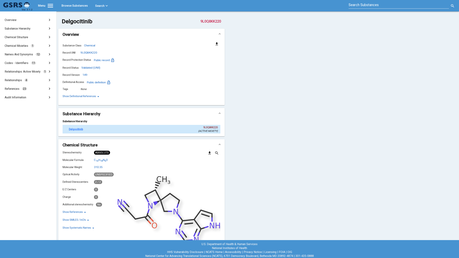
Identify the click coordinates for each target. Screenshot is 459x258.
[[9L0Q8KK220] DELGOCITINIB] (66, 129)
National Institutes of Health (229, 248)
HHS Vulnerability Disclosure (185, 252)
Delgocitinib (76, 129)
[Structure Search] (216, 154)
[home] (16, 7)
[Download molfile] (209, 154)
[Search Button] (452, 5)
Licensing (270, 252)
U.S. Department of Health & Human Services (229, 244)
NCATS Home (214, 252)
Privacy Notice (253, 252)
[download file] (216, 43)
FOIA (282, 252)
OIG (289, 252)
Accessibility (233, 252)
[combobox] (399, 5)
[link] (28, 20)
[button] (141, 34)
